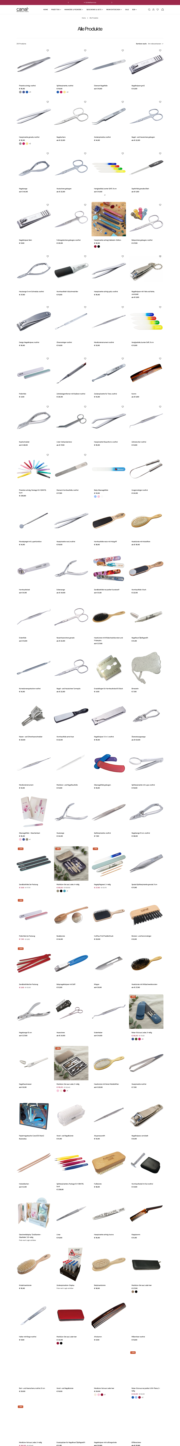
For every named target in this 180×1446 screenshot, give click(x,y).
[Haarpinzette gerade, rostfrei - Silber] (20, 143)
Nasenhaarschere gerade (65, 638)
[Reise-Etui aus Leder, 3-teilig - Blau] (133, 1039)
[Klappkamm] (146, 1213)
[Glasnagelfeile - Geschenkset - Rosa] (20, 839)
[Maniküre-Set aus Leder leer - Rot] (58, 1343)
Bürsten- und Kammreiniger (141, 936)
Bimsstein (135, 688)
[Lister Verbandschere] (71, 421)
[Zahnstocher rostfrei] (146, 421)
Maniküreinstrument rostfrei (104, 342)
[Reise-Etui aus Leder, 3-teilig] (146, 1011)
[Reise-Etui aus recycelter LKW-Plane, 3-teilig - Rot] (139, 1397)
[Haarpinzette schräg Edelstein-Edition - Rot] (95, 246)
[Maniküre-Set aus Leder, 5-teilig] (71, 1063)
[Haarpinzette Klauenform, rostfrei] (109, 421)
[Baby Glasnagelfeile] (109, 469)
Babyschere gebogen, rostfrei (142, 240)
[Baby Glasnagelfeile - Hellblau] (95, 496)
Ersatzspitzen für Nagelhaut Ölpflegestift (71, 1442)
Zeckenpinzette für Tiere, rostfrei (105, 394)
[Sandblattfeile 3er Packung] (34, 863)
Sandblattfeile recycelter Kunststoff (106, 590)
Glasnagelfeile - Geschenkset (29, 833)
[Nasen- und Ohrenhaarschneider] (34, 716)
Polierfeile (22, 394)
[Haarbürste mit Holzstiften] (146, 520)
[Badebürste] (71, 915)
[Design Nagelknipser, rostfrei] (34, 321)
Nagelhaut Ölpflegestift (140, 638)
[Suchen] (149, 9)
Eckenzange (61, 590)
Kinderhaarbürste (25, 1285)
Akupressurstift (99, 1136)
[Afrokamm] (109, 1316)
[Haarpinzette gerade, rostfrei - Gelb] (27, 143)
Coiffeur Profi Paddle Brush (103, 936)
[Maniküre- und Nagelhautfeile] (71, 764)
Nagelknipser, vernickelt (140, 1136)
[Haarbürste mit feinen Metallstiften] (109, 1063)
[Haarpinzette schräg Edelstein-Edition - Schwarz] (98, 246)
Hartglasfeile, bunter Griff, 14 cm (105, 189)
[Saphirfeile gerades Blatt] (146, 167)
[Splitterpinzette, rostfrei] (71, 64)
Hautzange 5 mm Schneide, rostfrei (31, 291)
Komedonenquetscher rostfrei (30, 688)
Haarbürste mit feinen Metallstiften (106, 1084)
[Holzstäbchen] (34, 1163)
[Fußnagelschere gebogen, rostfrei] (71, 219)
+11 (30, 92)
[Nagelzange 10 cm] (34, 1011)
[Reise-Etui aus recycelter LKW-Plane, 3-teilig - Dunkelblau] (133, 1397)
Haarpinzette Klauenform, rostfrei (106, 442)
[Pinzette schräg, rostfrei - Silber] (20, 92)
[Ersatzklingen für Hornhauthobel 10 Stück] (109, 667)
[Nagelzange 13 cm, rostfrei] (146, 812)
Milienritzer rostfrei (138, 1337)
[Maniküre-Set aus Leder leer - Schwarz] (136, 1291)
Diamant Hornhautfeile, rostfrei (67, 490)
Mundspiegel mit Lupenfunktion (30, 541)
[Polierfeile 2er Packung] (34, 915)
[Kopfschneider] (34, 421)
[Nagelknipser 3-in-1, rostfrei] (109, 716)
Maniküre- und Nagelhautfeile (67, 785)
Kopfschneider (24, 442)
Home (84, 18)
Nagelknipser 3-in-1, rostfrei (104, 737)
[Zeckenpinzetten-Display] (71, 1264)
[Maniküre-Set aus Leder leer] (146, 1264)
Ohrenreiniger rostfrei (64, 342)
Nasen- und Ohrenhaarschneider (30, 737)
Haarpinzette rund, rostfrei (66, 541)
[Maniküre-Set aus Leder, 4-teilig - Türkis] (64, 891)
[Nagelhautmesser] (34, 1063)
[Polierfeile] (34, 373)
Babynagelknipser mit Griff (66, 984)
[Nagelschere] (71, 116)
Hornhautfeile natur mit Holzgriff (105, 541)
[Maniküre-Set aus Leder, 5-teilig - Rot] (64, 1090)
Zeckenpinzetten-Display (65, 1285)
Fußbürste (97, 1184)
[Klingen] (109, 963)
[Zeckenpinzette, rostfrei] (109, 116)
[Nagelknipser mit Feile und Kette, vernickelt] (146, 270)
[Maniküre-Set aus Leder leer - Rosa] (98, 1394)
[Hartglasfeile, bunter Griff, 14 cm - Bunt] (95, 195)
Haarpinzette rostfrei (139, 1084)
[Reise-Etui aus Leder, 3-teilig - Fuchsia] (139, 1039)
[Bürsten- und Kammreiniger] (146, 915)
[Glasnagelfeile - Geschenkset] (34, 812)
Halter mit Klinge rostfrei (27, 1337)
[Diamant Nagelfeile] (109, 64)
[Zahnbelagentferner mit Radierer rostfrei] (71, 373)
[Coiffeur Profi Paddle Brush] (109, 915)
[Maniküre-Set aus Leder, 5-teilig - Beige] (61, 1090)
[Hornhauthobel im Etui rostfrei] (146, 1163)
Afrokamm (98, 1337)
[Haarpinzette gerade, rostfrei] (34, 116)
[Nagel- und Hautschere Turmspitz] (71, 667)
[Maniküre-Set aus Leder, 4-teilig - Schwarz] (61, 891)
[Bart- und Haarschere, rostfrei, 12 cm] (34, 1367)
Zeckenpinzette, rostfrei (102, 137)
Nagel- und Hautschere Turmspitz (68, 688)
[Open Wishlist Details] (158, 9)
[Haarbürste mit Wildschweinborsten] (146, 963)
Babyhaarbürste (99, 1285)
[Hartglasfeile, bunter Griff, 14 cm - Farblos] (102, 195)
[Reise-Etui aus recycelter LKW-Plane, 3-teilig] (146, 1367)
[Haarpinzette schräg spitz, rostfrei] (109, 270)
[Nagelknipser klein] (34, 219)
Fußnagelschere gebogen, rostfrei (69, 240)
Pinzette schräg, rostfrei (27, 86)
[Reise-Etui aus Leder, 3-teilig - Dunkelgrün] (136, 1039)
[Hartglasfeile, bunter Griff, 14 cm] (109, 167)
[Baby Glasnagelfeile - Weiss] (102, 496)
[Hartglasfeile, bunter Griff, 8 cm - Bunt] (133, 348)
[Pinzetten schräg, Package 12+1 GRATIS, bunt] (34, 469)
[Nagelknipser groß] (146, 64)
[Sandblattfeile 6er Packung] (34, 963)
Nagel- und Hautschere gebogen (143, 137)
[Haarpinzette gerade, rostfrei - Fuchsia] (23, 143)
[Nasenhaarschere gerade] (71, 617)
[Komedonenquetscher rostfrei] (34, 667)
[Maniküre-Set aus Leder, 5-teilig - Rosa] (58, 1090)
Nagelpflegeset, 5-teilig (102, 884)
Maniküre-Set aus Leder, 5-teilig (68, 1084)
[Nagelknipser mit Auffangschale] (109, 1421)
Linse (58, 1234)
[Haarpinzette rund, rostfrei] (71, 520)
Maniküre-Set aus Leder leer (142, 1285)
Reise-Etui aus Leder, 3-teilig (142, 1032)
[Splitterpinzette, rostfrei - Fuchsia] (61, 92)
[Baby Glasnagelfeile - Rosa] (98, 496)
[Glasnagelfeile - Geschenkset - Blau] (23, 839)
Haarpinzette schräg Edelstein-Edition (107, 240)
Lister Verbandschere (64, 442)
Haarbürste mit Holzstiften (141, 541)
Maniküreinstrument (26, 785)
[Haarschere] (71, 1011)
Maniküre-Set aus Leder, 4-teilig (68, 884)
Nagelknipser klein (25, 240)
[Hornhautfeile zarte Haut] (71, 716)
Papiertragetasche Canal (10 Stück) (31, 1136)
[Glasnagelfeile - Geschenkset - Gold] (27, 839)
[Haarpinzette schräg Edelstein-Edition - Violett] (102, 246)
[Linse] (71, 1213)
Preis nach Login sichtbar (27, 1240)
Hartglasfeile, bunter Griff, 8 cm (143, 342)
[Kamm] (146, 373)
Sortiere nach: (141, 44)
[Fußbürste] (109, 1163)
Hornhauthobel (24, 590)
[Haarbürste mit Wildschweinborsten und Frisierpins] (109, 617)
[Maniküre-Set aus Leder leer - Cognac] (133, 1291)
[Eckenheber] (109, 1011)
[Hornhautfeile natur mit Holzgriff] (109, 520)
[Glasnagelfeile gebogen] (109, 764)
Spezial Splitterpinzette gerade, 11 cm (144, 884)
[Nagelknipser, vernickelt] (146, 1115)
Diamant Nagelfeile (101, 86)
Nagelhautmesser (25, 1084)
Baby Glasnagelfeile (101, 490)
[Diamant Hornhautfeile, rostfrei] (71, 469)
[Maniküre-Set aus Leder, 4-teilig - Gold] (58, 891)
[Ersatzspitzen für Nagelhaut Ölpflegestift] (71, 1421)
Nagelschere (61, 137)
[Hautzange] (71, 812)
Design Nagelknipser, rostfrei (29, 342)
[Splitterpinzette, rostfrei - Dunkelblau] (58, 92)
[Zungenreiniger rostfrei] (146, 469)
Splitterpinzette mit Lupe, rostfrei (143, 785)
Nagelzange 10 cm (25, 1032)
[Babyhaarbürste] (109, 1264)
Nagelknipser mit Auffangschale (105, 1442)
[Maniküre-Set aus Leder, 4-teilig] (71, 863)
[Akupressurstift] (109, 1115)
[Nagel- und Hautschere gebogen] (146, 116)
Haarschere (61, 1032)
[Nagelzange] (34, 167)
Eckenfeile (22, 638)
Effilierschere (136, 1442)
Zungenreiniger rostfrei (140, 490)
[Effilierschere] (146, 1421)
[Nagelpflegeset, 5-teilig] (109, 863)
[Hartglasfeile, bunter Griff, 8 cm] (146, 321)
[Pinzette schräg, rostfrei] (34, 64)
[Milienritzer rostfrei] (146, 1316)
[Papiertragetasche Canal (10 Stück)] (34, 1115)
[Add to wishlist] (48, 50)
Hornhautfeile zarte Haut (65, 737)
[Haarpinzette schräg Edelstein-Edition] (109, 219)
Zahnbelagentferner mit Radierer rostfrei (71, 394)
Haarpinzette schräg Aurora (104, 1234)
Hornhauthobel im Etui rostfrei (142, 1184)
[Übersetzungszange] (146, 716)
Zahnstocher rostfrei (139, 442)
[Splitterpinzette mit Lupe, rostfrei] (146, 764)
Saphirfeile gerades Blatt (140, 189)
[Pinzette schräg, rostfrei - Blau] (23, 92)
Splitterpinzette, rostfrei (65, 86)
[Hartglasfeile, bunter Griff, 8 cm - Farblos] (136, 348)
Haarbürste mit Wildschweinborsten (144, 984)
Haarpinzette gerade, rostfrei (29, 137)
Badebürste (61, 936)
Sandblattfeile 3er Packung (28, 884)
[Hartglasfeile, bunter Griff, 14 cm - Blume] (98, 195)
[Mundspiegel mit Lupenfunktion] (34, 520)
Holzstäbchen (24, 1184)
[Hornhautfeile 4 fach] (146, 568)
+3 (142, 1039)
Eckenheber (98, 1032)
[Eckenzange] (71, 568)
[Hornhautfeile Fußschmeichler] (71, 270)
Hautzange (60, 833)
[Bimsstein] (146, 667)
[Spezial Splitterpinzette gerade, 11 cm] (146, 863)
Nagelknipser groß (138, 86)
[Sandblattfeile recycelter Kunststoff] (109, 568)
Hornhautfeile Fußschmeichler (67, 291)
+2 (67, 92)
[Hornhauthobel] (34, 568)
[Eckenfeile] (34, 617)
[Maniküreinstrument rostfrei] (109, 321)
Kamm (134, 394)
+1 (104, 195)
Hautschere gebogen (64, 189)
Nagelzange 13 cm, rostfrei (141, 833)
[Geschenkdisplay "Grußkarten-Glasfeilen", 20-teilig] (34, 1213)
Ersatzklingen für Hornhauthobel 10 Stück (108, 688)
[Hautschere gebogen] (71, 167)
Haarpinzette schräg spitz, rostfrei (106, 291)
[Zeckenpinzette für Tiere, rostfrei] (109, 373)
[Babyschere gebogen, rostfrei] (146, 219)
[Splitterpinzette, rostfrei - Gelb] (64, 92)
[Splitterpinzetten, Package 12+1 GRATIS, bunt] (71, 1163)
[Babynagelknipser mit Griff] (71, 963)
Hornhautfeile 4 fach (139, 590)
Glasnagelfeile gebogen (102, 785)
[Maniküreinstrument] (34, 764)
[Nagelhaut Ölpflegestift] (146, 617)
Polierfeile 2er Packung (27, 936)
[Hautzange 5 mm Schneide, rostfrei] (34, 270)
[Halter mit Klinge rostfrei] (34, 1316)
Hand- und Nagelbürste (65, 1136)
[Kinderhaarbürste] (34, 1264)
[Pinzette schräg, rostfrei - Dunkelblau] (27, 92)
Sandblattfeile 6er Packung (28, 984)
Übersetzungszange (138, 737)
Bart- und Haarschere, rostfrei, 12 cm (32, 1388)
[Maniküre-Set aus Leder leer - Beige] (95, 1394)
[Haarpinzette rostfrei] (146, 1063)
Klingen (96, 984)
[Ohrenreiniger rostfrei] (71, 321)
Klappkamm (136, 1234)
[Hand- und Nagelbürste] (71, 1115)
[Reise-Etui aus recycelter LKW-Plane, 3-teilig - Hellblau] (136, 1397)
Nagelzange (23, 189)
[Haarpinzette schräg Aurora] (109, 1213)
